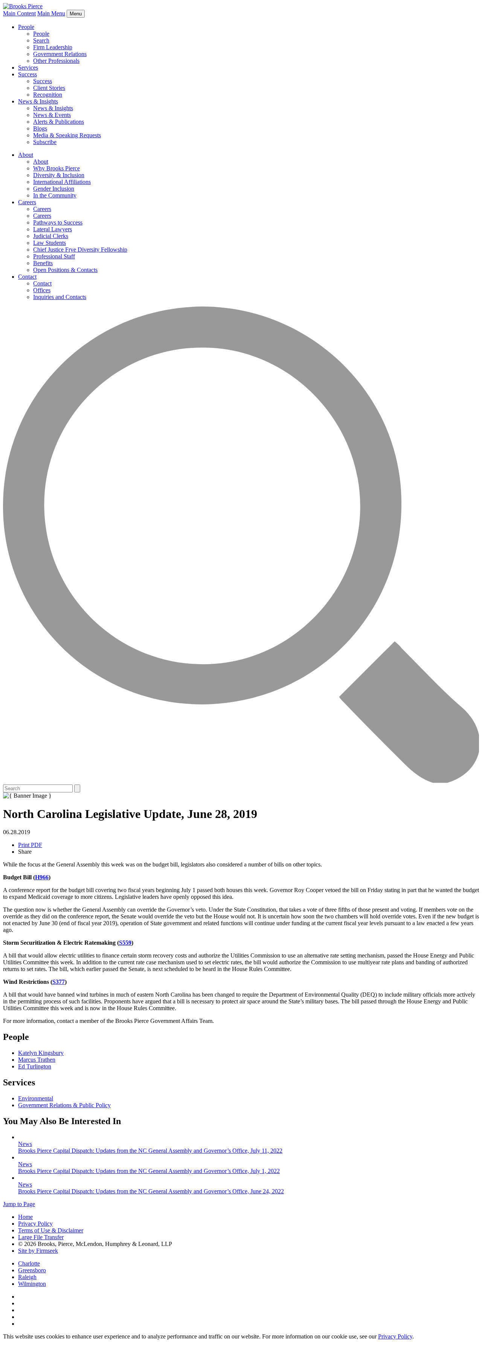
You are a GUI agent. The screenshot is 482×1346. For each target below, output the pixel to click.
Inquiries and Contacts (59, 297)
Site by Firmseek (38, 1250)
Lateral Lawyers (52, 229)
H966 (42, 877)
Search (41, 40)
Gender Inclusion (53, 188)
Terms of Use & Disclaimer (50, 1230)
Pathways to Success (57, 222)
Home (25, 1217)
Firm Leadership (52, 47)
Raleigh (27, 1277)
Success (27, 74)
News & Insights (38, 101)
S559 (125, 942)
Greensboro (32, 1270)
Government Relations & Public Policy (64, 1105)
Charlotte (29, 1263)
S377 (58, 982)
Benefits (43, 263)
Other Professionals (56, 61)
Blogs (40, 128)
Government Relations (60, 54)
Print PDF (30, 845)
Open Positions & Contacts (65, 270)
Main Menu (51, 13)
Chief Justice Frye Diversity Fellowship (80, 249)
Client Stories (49, 88)
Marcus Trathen (36, 1059)
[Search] (241, 781)
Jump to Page (19, 1204)
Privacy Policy (35, 1223)
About (25, 155)
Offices (41, 290)
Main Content (19, 13)
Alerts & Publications (58, 121)
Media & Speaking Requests (67, 135)
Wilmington (32, 1284)
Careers (27, 202)
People (26, 27)
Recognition (47, 94)
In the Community (54, 195)
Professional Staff (54, 256)
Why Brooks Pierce (56, 168)
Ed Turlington (34, 1066)
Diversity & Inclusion (58, 175)
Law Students (49, 243)
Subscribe (44, 142)
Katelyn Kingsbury (41, 1053)
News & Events (52, 115)
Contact (27, 276)
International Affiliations (62, 182)
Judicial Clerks (50, 236)
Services (28, 67)
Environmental (35, 1098)
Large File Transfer (41, 1237)
